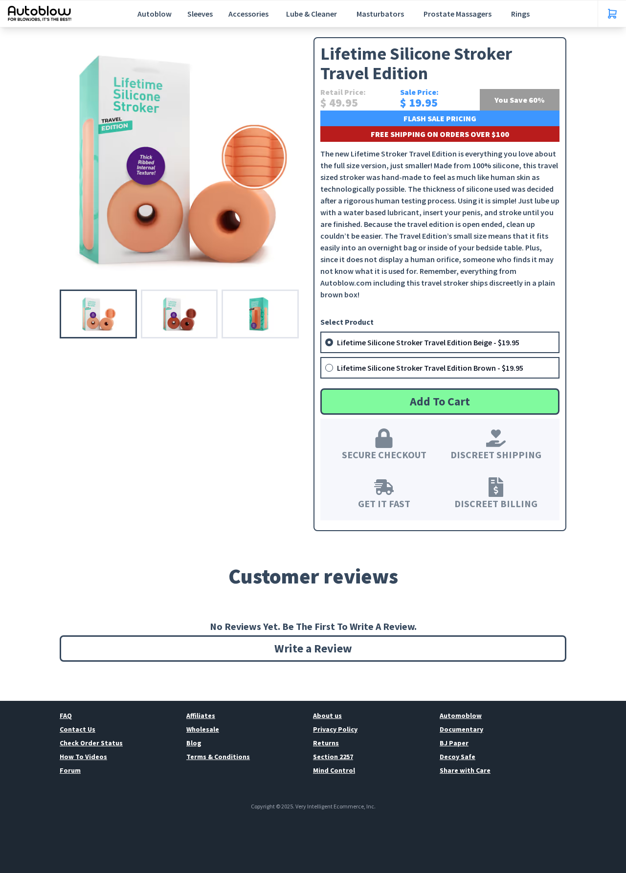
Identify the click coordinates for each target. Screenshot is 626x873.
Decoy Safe (457, 756)
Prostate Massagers (458, 14)
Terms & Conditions (218, 756)
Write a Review (313, 648)
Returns (326, 743)
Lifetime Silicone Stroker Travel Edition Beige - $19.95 (428, 342)
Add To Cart (440, 401)
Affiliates (200, 715)
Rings (520, 14)
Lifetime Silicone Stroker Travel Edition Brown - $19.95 (430, 368)
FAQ (66, 715)
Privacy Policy (335, 729)
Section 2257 (333, 756)
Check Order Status (91, 743)
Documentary (461, 729)
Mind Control (334, 770)
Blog (193, 743)
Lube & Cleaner (311, 14)
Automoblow (461, 715)
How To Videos (83, 756)
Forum (70, 770)
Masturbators (380, 14)
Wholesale (202, 729)
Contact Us (77, 729)
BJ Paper (454, 743)
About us (327, 715)
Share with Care (465, 770)
